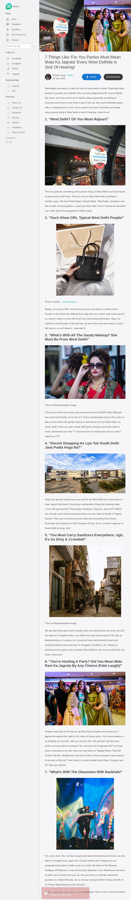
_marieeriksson (69, 301)
